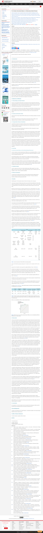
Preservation (37, 525)
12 (35, 82)
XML (25, 24)
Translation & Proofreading (29, 525)
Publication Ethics (38, 524)
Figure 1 (20, 285)
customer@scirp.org (6, 112)
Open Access (37, 523)
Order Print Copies (28, 524)
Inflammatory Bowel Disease (15, 44)
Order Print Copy (4, 45)
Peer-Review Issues (21, 526)
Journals (5, 6)
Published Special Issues (5, 39)
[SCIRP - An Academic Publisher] (7, 1)
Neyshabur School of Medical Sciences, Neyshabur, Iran (19, 23)
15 (24, 338)
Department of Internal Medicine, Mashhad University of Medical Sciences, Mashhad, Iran (24, 18)
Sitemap (13, 526)
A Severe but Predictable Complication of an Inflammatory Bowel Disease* (5, 30)
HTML (23, 24)
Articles (3, 12)
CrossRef (24, 435)
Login (40, 1)
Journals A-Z (13, 523)
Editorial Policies (21, 524)
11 (29, 88)
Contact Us (3, 47)
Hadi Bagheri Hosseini (35, 12)
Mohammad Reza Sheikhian (27, 12)
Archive (3, 13)
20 (25, 338)
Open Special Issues (4, 37)
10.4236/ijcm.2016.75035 (16, 24)
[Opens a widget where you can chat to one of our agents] (39, 531)
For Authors (20, 525)
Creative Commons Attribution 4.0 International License (28, 518)
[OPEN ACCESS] (33, 1)
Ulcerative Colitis (35, 44)
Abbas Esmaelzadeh (14, 12)
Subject (13, 524)
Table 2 (17, 285)
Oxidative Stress (30, 44)
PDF (20, 24)
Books (13, 525)
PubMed (27, 435)
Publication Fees (4, 16)
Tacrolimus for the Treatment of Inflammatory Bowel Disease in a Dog (6, 27)
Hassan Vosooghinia (20, 12)
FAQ (26, 526)
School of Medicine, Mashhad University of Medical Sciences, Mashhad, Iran (22, 22)
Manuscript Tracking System (30, 523)
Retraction (37, 526)
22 (28, 94)
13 (16, 85)
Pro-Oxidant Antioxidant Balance (23, 44)
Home (3, 6)
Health (3, 64)
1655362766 (5, 115)
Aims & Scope (4, 10)
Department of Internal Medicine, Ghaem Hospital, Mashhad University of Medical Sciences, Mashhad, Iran (26, 17)
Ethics (20, 523)
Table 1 (39, 189)
